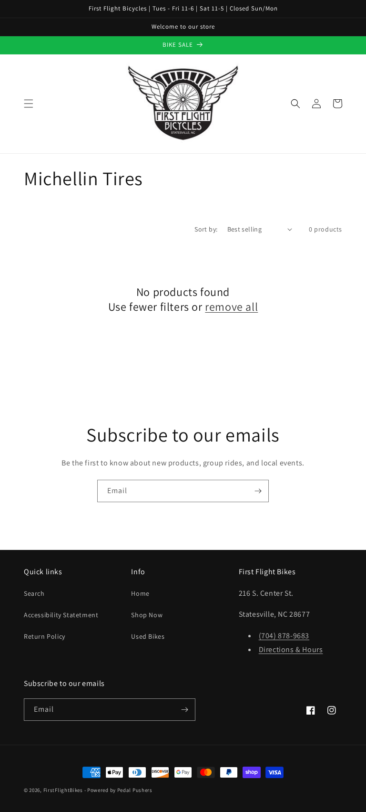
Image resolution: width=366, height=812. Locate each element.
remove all (231, 306)
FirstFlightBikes (63, 790)
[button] (28, 103)
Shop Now (147, 615)
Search (34, 593)
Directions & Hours (291, 649)
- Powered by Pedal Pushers (118, 790)
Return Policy (44, 636)
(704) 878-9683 (284, 636)
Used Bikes (147, 636)
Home (140, 593)
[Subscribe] (257, 491)
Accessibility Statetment (61, 615)
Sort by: (205, 229)
